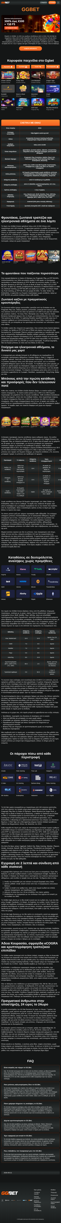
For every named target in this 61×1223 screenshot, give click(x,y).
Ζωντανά (22, 66)
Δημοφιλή (7, 66)
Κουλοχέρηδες (51, 66)
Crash (37, 66)
